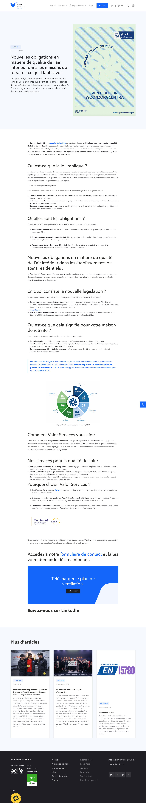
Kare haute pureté (89, 780)
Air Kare (84, 768)
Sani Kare (84, 772)
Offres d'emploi (59, 776)
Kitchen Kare (86, 760)
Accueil (53, 6)
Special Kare (86, 776)
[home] (17, 5)
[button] (62, 5)
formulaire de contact (81, 554)
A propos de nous (60, 764)
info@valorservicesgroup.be (122, 760)
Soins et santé (35, 310)
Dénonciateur (58, 768)
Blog (91, 6)
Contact (102, 6)
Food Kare (85, 764)
